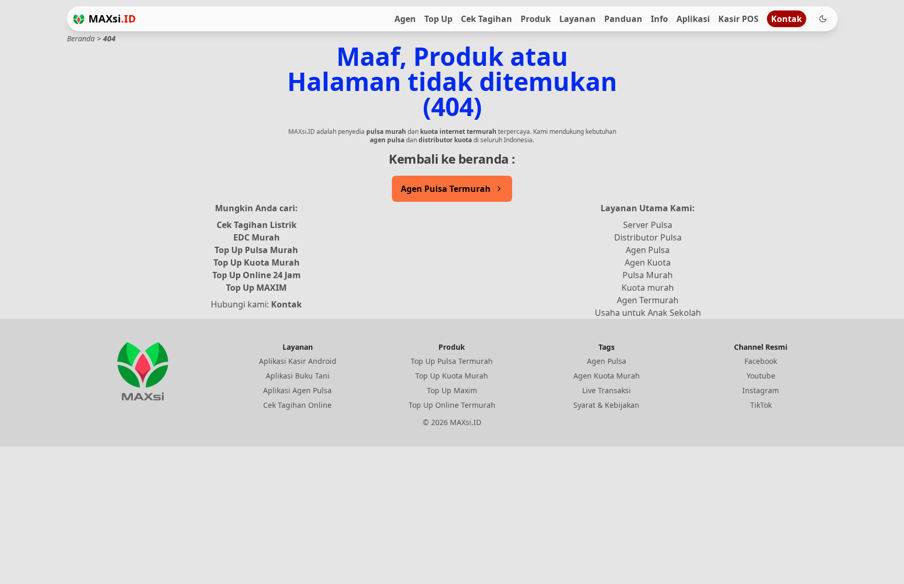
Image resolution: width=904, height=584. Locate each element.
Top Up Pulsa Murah (256, 250)
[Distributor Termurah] (78, 19)
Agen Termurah (648, 300)
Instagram (760, 390)
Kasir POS (738, 19)
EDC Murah (256, 237)
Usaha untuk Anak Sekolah (648, 312)
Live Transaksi (606, 390)
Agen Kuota (648, 262)
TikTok (761, 405)
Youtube (761, 376)
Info (659, 19)
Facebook (760, 361)
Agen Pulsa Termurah (446, 188)
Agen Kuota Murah (606, 376)
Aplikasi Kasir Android (297, 361)
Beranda (81, 38)
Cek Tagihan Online (297, 405)
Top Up (438, 19)
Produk (536, 19)
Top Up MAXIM (256, 287)
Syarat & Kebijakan (606, 405)
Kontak (786, 19)
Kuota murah (648, 287)
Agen (405, 19)
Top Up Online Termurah (452, 405)
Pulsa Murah (648, 275)
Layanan (577, 19)
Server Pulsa (647, 225)
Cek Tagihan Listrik (257, 225)
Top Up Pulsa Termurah (452, 361)
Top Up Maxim (452, 390)
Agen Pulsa (648, 250)
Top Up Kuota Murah (256, 262)
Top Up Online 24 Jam (256, 275)
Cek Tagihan (486, 19)
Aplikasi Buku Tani (298, 376)
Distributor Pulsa (648, 237)
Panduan (623, 19)
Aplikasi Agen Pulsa (297, 390)
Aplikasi (693, 19)
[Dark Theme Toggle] (823, 18)
